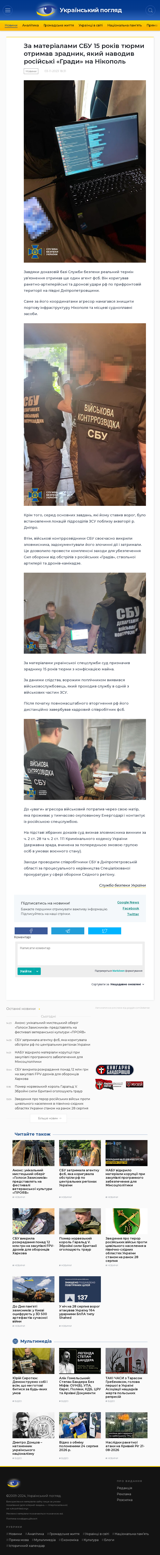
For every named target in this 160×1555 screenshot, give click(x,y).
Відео (18, 1401)
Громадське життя (59, 25)
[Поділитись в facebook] (31, 930)
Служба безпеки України (122, 885)
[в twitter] (104, 930)
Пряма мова (19, 1540)
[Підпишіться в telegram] (67, 930)
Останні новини (21, 1009)
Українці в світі (91, 25)
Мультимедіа (45, 1540)
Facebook (131, 908)
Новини (11, 25)
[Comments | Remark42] (80, 965)
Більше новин (48, 1118)
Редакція (124, 1488)
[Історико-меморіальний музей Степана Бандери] (140, 1084)
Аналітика (30, 25)
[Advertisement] (124, 1035)
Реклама (124, 1494)
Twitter (133, 914)
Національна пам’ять (124, 25)
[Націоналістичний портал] (109, 1084)
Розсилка (124, 1500)
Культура (91, 1540)
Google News (128, 902)
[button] (7, 10)
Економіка (69, 1540)
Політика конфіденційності (21, 1518)
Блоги (109, 1540)
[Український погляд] (14, 1483)
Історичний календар (27, 1546)
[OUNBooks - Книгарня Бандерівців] (124, 1070)
